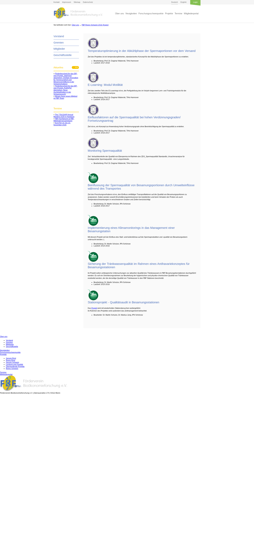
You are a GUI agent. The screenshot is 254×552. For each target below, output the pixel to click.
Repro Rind (10, 360)
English (184, 2)
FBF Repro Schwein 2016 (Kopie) (95, 25)
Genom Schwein (12, 362)
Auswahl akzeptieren (7, 532)
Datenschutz (88, 2)
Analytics (3, 484)
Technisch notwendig (4, 456)
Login (195, 2)
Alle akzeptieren (7, 542)
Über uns (119, 13)
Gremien (59, 42)
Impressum (66, 2)
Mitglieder (59, 48)
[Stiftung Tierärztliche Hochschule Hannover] (93, 48)
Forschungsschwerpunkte (150, 13)
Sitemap (77, 2)
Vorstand (59, 36)
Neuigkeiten (131, 13)
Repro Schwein (12, 369)
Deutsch (174, 2)
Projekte (169, 13)
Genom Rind (11, 358)
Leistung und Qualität (14, 364)
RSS (76, 67)
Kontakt (57, 2)
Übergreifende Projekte (15, 367)
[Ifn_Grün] (93, 183)
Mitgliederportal (191, 13)
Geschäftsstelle (63, 55)
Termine (178, 13)
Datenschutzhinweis (8, 551)
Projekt (94, 308)
